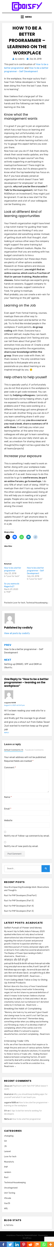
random (7, 1172)
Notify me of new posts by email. (21, 846)
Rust (6, 1177)
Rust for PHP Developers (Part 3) (19, 911)
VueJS (7, 1203)
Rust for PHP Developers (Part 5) (19, 900)
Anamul (7, 1094)
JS (5, 1146)
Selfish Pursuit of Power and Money (23, 927)
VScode (7, 1198)
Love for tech (19, 603)
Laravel (7, 1151)
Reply (6, 733)
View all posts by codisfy (17, 633)
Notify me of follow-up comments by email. (27, 835)
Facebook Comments (34, 750)
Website (8, 820)
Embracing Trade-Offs (16, 1041)
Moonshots (9, 1162)
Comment (10, 767)
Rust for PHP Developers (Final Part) (20, 895)
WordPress (27, 1238)
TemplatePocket (30, 1235)
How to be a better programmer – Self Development (35, 571)
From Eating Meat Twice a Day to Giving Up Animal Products (25, 981)
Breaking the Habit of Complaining (22, 1008)
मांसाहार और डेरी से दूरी (16, 959)
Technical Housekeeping (36, 603)
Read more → (21, 956)
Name (8, 797)
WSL (6, 1208)
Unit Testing (9, 1193)
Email (7, 808)
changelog (8, 1136)
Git (5, 1141)
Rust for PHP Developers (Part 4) (19, 906)
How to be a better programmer (26, 1119)
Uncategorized (10, 1188)
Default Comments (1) (13, 750)
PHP (6, 1167)
